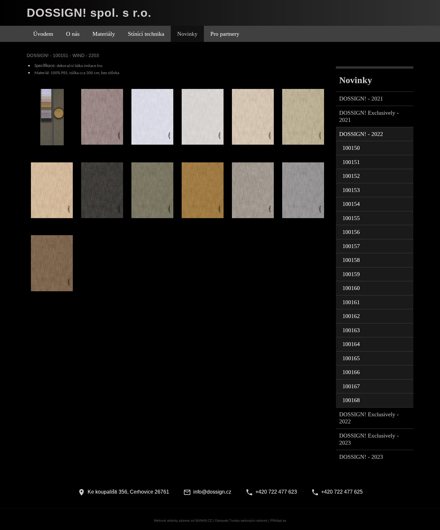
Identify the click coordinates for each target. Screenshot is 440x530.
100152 (351, 176)
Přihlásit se (278, 520)
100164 (351, 344)
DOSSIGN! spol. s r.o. (89, 12)
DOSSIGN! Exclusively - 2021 (369, 116)
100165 (351, 358)
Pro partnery (224, 34)
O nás (73, 34)
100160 (351, 288)
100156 (351, 232)
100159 (351, 274)
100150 (351, 148)
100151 (351, 162)
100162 (351, 316)
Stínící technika (146, 34)
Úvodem (43, 34)
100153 (351, 190)
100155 (351, 218)
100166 (351, 372)
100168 (351, 400)
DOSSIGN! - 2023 (361, 457)
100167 (351, 386)
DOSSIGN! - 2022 (361, 134)
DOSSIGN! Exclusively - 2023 (369, 439)
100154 (351, 204)
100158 (351, 260)
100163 (351, 330)
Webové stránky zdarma (172, 520)
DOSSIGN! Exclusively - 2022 (369, 418)
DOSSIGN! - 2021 (361, 98)
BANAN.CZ (204, 520)
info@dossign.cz (212, 492)
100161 (351, 302)
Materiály (103, 34)
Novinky (187, 34)
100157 (351, 246)
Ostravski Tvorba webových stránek (241, 520)
